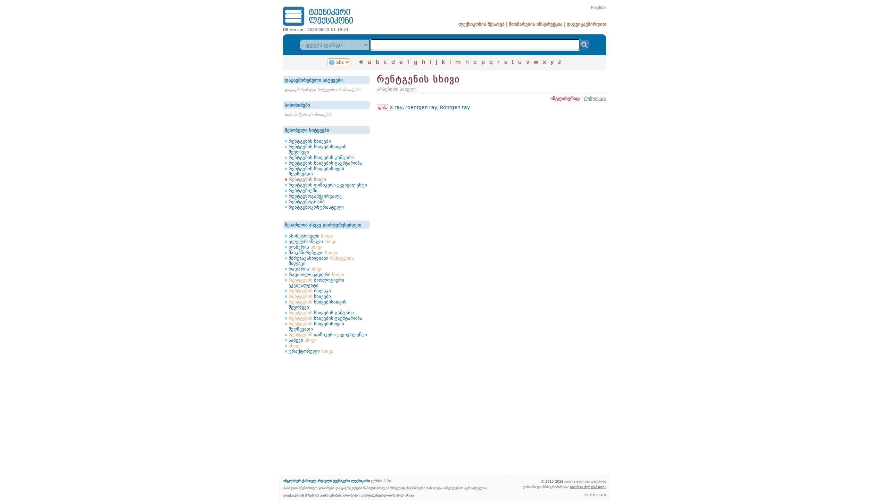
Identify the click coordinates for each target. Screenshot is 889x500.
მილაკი (310, 290)
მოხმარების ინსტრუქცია (536, 24)
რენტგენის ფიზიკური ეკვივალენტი (328, 185)
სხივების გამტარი (321, 312)
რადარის (306, 269)
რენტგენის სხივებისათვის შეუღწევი (318, 149)
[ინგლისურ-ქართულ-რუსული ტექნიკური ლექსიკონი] (318, 25)
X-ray (396, 107)
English (598, 7)
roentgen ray (421, 107)
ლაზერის (306, 247)
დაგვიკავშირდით (586, 24)
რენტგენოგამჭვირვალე (315, 196)
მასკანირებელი (313, 252)
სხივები (310, 296)
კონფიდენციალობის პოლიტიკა (387, 495)
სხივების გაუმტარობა (325, 318)
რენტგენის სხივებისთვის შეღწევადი (316, 171)
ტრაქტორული (311, 351)
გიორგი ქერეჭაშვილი (588, 487)
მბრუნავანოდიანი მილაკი (321, 261)
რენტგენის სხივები (310, 141)
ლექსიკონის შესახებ (481, 24)
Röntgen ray (455, 107)
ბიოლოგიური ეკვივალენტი (316, 282)
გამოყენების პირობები (339, 495)
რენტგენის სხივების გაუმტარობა (325, 163)
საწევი (303, 340)
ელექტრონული (313, 241)
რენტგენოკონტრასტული (316, 207)
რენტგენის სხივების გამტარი (321, 157)
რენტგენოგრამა (307, 201)
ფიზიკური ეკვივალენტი (328, 334)
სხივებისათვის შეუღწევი (318, 304)
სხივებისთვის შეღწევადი (316, 326)
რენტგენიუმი (303, 190)
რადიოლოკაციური (316, 274)
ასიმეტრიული (311, 236)
